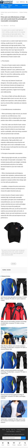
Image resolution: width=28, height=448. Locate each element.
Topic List (13, 429)
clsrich (9, 269)
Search (23, 438)
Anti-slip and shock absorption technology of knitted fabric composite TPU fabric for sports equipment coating (14, 298)
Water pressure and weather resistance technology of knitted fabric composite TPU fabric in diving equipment (13, 323)
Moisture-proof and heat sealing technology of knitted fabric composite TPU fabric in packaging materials (13, 396)
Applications (25, 5)
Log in (17, 2)
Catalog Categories (20, 429)
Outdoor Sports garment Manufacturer (9, 12)
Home (2, 5)
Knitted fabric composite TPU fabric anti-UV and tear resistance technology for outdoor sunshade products (13, 420)
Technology (4, 7)
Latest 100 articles (10, 431)
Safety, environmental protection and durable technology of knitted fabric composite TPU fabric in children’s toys (14, 372)
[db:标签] (13, 263)
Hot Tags (8, 429)
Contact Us (18, 431)
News (16, 5)
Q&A (9, 7)
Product (10, 5)
